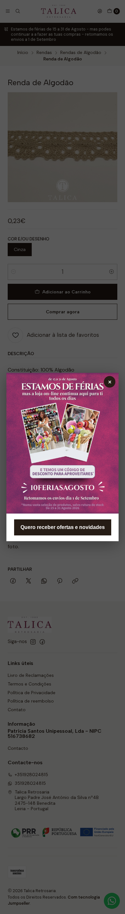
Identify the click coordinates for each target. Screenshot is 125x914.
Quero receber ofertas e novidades (63, 527)
